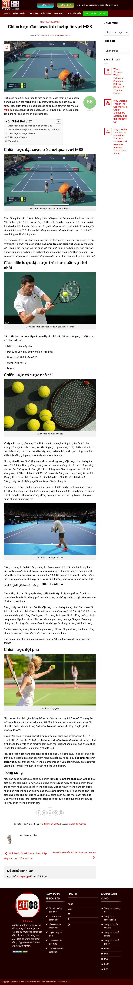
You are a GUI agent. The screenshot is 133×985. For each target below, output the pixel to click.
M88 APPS (59, 13)
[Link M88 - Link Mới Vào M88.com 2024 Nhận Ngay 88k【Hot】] (10, 5)
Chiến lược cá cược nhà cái (21, 133)
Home (7, 13)
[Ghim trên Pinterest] (55, 812)
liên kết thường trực (77, 824)
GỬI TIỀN (33, 13)
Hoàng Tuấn (64, 36)
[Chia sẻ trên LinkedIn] (61, 812)
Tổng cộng (13, 141)
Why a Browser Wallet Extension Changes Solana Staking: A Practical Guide (118, 81)
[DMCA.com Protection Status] (20, 951)
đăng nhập (23, 876)
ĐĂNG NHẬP (19, 13)
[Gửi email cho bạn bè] (50, 812)
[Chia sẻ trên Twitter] (44, 812)
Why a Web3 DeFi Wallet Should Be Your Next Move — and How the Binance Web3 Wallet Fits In (120, 141)
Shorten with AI (53, 584)
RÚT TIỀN (46, 13)
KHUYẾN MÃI (74, 13)
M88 (63, 981)
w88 (38, 981)
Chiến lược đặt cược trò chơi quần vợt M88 (30, 125)
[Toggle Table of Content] (57, 121)
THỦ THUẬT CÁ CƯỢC (95, 13)
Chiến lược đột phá (17, 137)
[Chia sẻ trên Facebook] (38, 812)
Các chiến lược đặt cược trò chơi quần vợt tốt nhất (34, 129)
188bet (45, 981)
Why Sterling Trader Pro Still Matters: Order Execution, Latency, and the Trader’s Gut (120, 111)
